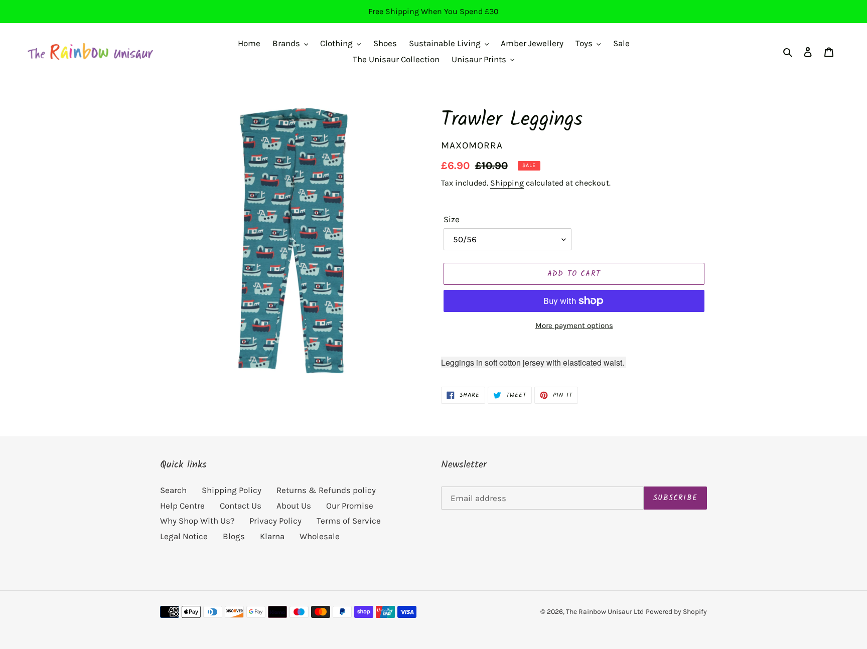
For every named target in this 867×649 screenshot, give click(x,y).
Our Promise (349, 506)
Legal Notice (184, 536)
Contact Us (240, 506)
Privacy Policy (275, 521)
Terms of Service (349, 521)
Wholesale (320, 536)
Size (452, 219)
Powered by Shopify (676, 611)
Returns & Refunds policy (326, 490)
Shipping (507, 183)
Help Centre (182, 506)
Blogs (234, 536)
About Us (293, 506)
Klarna (272, 536)
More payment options (574, 325)
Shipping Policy (231, 490)
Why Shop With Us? (197, 521)
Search (173, 490)
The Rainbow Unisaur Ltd (605, 611)
